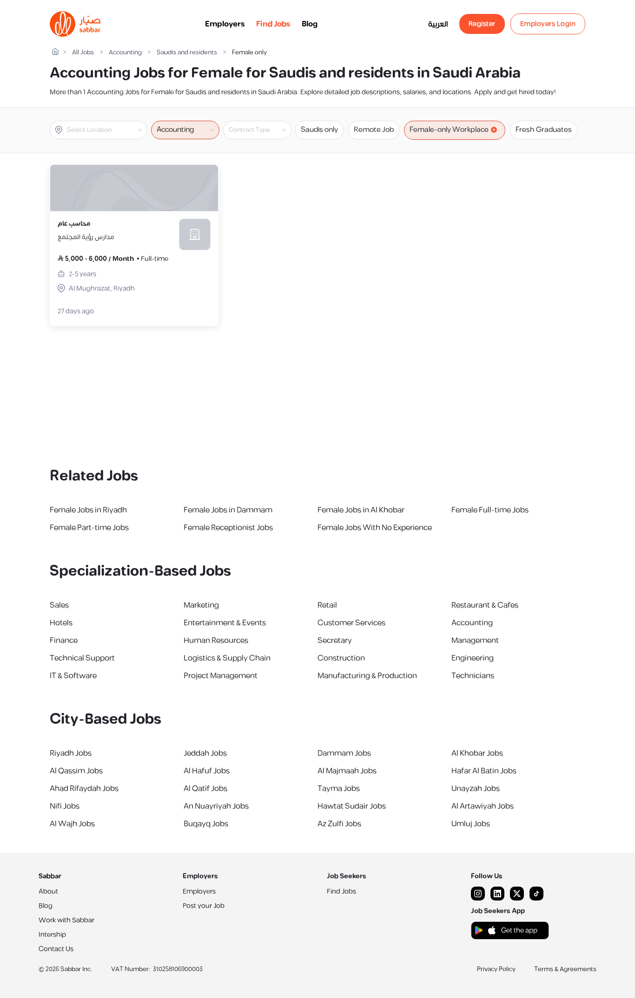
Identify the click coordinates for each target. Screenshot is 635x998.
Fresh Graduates (544, 130)
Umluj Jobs (470, 824)
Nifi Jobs (64, 806)
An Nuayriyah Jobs (216, 806)
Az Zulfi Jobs (339, 824)
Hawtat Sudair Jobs (352, 806)
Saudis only (319, 130)
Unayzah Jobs (475, 789)
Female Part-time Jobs (89, 528)
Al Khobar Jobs (477, 753)
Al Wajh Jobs (72, 824)
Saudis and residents (187, 53)
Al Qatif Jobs (205, 789)
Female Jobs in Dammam (228, 510)
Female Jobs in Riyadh (88, 510)
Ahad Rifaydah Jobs (84, 789)
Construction (341, 658)
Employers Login (548, 24)
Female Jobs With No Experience (375, 528)
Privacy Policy (496, 969)
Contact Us (56, 949)
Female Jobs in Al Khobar (361, 510)
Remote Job (374, 130)
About (48, 891)
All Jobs (83, 53)
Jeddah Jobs (205, 753)
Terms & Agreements (565, 969)
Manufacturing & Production (367, 676)
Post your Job (204, 906)
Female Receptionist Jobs (228, 528)
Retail (327, 605)
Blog (310, 24)
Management (475, 641)
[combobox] (106, 130)
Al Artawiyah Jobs (482, 806)
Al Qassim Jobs (76, 771)
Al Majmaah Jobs (347, 771)
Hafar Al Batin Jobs (483, 771)
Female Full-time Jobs (490, 510)
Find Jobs (273, 24)
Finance (64, 641)
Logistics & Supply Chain (227, 658)
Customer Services (351, 623)
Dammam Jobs (344, 753)
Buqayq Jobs (206, 824)
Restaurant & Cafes (484, 605)
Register (482, 24)
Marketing (201, 605)
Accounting (125, 53)
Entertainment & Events (225, 623)
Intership (52, 935)
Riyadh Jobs (71, 753)
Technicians (472, 676)
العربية (438, 24)
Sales (59, 605)
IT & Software (73, 676)
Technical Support (82, 658)
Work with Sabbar (66, 920)
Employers (225, 24)
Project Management (221, 676)
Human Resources (216, 641)
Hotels (61, 623)
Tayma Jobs (339, 789)
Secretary (335, 641)
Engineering (472, 658)
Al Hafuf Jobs (207, 771)
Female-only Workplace (449, 130)
